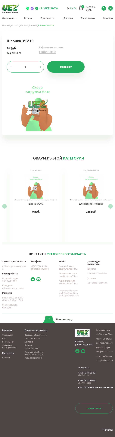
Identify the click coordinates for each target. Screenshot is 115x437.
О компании (8, 18)
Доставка (68, 18)
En (71, 8)
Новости (6, 358)
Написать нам (94, 408)
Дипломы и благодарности (9, 346)
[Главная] (12, 8)
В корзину (66, 66)
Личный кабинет (32, 349)
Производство (48, 18)
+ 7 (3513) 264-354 (48, 8)
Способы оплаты (32, 338)
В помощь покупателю (36, 330)
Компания (7, 330)
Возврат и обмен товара (36, 335)
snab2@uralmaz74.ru (69, 295)
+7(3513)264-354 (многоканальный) (40, 267)
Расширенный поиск (33, 358)
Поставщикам (88, 18)
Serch (104, 8)
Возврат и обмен (47, 52)
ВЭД (4, 338)
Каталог (28, 18)
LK (110, 8)
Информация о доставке (51, 47)
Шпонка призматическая (85, 204)
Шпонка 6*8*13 (30, 204)
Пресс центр (8, 353)
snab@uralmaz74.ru (68, 293)
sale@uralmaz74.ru (68, 269)
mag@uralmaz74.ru (68, 276)
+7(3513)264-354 (86, 387)
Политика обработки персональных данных (34, 353)
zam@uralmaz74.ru (68, 283)
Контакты (108, 18)
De (75, 8)
